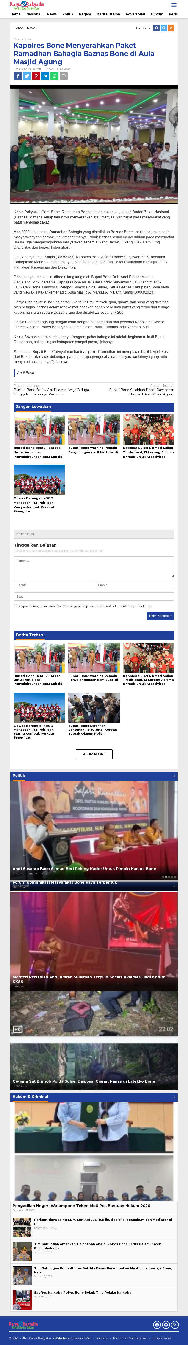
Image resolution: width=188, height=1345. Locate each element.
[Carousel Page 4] (172, 877)
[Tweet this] (27, 76)
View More (94, 754)
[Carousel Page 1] (163, 877)
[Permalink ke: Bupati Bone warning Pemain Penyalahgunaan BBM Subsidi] (93, 429)
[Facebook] (156, 28)
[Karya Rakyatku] (27, 5)
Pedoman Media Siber (130, 1338)
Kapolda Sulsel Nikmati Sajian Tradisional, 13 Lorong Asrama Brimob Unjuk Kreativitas (148, 452)
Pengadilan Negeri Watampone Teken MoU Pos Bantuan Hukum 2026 (81, 1206)
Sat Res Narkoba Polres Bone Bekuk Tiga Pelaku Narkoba (82, 1292)
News (50, 68)
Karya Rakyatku (40, 1338)
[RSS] (171, 28)
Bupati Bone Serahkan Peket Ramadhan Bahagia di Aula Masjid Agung (141, 390)
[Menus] (174, 5)
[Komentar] (64, 76)
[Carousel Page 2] (166, 877)
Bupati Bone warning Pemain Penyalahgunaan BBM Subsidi (93, 678)
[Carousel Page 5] (175, 877)
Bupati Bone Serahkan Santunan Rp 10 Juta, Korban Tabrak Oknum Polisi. (92, 729)
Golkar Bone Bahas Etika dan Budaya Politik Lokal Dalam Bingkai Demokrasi (88, 869)
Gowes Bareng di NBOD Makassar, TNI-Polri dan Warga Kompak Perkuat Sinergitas (34, 731)
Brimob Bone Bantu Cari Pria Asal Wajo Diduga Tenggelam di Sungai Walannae (51, 390)
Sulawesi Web (81, 1338)
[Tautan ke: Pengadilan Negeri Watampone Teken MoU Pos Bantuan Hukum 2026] (94, 1151)
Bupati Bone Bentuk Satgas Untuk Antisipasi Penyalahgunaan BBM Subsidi (38, 452)
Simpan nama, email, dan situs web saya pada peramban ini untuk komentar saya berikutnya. (86, 606)
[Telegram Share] (45, 76)
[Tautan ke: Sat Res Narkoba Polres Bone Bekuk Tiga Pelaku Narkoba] (22, 1299)
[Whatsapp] (54, 76)
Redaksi (102, 1338)
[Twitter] (164, 28)
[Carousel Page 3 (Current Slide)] (169, 877)
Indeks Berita (162, 1338)
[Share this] (18, 76)
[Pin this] (36, 76)
